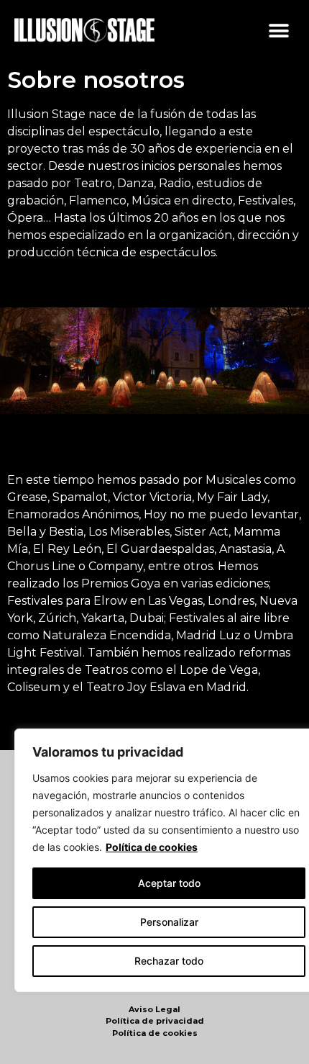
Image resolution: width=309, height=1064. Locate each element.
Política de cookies (152, 847)
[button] (278, 30)
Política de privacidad (155, 1021)
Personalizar (169, 922)
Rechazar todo (168, 961)
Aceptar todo (169, 883)
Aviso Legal (154, 1009)
